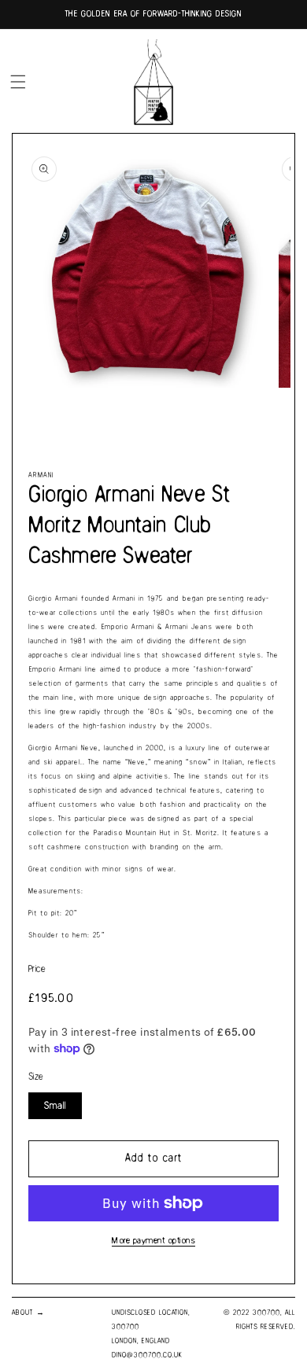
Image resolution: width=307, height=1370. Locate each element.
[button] (18, 82)
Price (37, 969)
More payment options (153, 1240)
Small (55, 1105)
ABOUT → (28, 1313)
